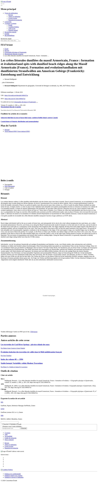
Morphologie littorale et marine (14, 54)
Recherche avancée (10, 32)
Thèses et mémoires (14, 16)
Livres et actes (12, 18)
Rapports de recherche (15, 20)
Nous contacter (9, 440)
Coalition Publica (13, 27)
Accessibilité (8, 436)
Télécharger (33, 332)
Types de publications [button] (11, 13)
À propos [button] (8, 23)
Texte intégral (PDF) (11, 131)
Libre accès (11, 28)
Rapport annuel (13, 30)
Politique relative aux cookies (13, 475)
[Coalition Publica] (7, 469)
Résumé (7, 130)
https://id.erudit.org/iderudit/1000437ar (16, 95)
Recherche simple (6, 39)
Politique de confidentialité (13, 474)
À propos (13, 23)
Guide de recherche (10, 438)
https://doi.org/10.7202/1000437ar (15, 98)
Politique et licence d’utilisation (14, 477)
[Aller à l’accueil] (6, 1)
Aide (6, 434)
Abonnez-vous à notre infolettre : (12, 426)
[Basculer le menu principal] (1, 5)
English (7, 34)
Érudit (10, 25)
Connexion (8, 22)
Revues (10, 15)
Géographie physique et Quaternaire (15, 52)
